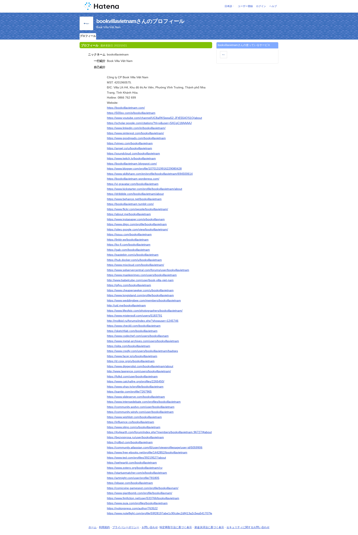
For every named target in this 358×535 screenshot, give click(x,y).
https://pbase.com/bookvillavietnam (130, 482)
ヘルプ (273, 6)
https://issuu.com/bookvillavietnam (129, 234)
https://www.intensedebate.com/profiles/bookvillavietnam (144, 401)
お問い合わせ (150, 527)
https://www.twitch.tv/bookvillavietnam (131, 158)
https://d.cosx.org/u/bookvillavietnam (131, 361)
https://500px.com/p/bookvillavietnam (131, 112)
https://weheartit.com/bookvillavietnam (132, 462)
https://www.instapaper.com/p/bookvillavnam (136, 219)
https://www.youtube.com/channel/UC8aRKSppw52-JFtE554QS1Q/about (154, 117)
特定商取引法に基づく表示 (176, 527)
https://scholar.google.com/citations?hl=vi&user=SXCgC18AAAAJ (149, 123)
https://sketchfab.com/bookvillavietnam (132, 331)
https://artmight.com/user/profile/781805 (133, 478)
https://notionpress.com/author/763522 (132, 508)
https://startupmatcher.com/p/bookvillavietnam (137, 472)
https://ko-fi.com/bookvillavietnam (128, 244)
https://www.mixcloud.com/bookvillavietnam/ (135, 264)
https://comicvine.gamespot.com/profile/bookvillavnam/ (142, 488)
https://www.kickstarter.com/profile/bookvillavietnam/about (144, 188)
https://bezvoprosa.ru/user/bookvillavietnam (135, 437)
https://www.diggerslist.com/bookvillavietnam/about (140, 366)
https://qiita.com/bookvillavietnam (128, 346)
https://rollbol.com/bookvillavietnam (130, 442)
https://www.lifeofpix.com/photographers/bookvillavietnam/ (145, 310)
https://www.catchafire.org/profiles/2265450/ (135, 381)
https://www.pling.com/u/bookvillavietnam (133, 427)
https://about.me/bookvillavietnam (129, 214)
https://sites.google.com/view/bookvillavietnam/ (137, 229)
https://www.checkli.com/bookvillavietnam (134, 325)
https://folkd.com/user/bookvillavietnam (132, 376)
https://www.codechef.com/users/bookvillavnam (138, 335)
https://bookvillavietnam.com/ (126, 107)
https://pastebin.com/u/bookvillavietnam (132, 254)
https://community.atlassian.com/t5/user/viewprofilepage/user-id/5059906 (154, 447)
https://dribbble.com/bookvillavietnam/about (135, 193)
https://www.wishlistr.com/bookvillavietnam (134, 417)
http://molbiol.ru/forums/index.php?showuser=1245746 (142, 320)
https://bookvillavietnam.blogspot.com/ (132, 163)
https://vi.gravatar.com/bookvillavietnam (132, 184)
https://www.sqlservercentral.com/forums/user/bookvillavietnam (148, 270)
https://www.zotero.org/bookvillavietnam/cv (134, 467)
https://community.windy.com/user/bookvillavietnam (140, 411)
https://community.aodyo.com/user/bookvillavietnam (140, 406)
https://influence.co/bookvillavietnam (130, 422)
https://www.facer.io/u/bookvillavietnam (132, 356)
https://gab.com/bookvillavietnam (128, 249)
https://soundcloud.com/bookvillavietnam (133, 153)
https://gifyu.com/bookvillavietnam (129, 285)
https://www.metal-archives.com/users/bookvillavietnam (143, 341)
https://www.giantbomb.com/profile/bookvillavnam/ (139, 493)
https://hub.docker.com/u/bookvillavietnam (134, 259)
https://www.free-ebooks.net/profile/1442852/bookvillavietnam (147, 452)
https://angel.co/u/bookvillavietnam (129, 148)
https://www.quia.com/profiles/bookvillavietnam (137, 503)
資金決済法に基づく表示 (209, 527)
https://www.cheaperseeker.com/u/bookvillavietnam (140, 290)
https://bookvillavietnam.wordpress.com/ (133, 178)
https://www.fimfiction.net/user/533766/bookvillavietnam (143, 498)
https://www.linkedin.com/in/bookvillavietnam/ (136, 128)
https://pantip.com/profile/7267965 (129, 391)
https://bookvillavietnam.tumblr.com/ (130, 204)
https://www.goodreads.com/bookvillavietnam (136, 138)
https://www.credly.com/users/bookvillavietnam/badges (142, 351)
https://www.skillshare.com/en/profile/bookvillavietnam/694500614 (150, 173)
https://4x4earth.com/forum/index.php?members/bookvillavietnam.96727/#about (159, 432)
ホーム (92, 527)
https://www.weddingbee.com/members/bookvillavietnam (144, 300)
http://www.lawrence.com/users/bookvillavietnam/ (139, 371)
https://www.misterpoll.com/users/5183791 (134, 315)
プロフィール (88, 35)
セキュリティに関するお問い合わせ (248, 527)
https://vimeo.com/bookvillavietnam (130, 143)
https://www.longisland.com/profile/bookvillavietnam (140, 295)
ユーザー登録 (245, 6)
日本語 (228, 6)
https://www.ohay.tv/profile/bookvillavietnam (135, 386)
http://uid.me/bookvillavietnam (126, 305)
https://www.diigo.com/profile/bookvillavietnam (137, 224)
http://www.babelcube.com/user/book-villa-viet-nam (140, 280)
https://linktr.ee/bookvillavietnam (128, 239)
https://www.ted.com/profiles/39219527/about (136, 457)
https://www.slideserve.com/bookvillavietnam (136, 396)
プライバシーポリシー (125, 527)
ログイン (261, 6)
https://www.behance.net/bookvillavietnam (134, 199)
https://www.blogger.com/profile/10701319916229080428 (144, 168)
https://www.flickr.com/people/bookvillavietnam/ (137, 209)
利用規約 (104, 527)
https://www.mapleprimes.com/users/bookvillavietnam (142, 275)
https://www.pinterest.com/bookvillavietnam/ (135, 133)
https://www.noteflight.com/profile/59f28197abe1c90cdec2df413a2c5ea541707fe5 (160, 513)
